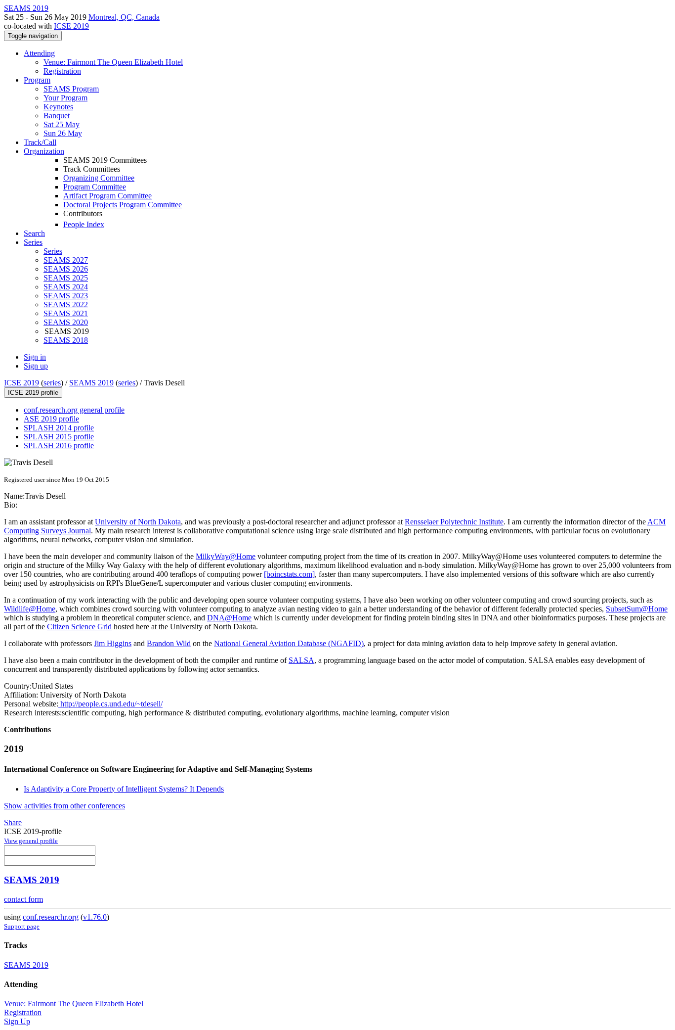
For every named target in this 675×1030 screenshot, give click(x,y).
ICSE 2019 (71, 26)
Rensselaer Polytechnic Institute (454, 521)
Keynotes (58, 106)
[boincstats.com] (289, 574)
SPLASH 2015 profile (59, 436)
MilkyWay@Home (225, 556)
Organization (44, 151)
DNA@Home (229, 617)
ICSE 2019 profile (33, 392)
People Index (83, 224)
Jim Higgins (112, 643)
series (52, 382)
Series (52, 251)
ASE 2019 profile (51, 419)
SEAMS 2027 (65, 260)
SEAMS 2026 (65, 269)
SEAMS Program (71, 89)
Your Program (65, 98)
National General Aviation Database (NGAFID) (289, 643)
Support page (22, 926)
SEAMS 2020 (65, 322)
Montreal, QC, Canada (124, 17)
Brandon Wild (169, 643)
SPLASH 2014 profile (59, 427)
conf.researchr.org (51, 917)
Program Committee (94, 187)
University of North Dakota (138, 521)
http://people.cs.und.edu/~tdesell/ (110, 704)
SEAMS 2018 (65, 340)
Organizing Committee (98, 178)
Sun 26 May (62, 133)
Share (13, 822)
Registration (62, 71)
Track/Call (40, 142)
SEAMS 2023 (65, 295)
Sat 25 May (61, 124)
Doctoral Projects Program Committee (122, 204)
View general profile (31, 840)
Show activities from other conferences (64, 805)
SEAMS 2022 (65, 304)
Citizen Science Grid (79, 626)
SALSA (301, 660)
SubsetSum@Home (637, 609)
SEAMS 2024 (65, 286)
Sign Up (17, 1021)
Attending (39, 53)
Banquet (56, 115)
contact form (23, 899)
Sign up (36, 366)
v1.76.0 (95, 917)
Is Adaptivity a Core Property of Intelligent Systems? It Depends (124, 789)
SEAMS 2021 (65, 313)
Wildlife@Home (29, 609)
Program (37, 80)
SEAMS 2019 (91, 382)
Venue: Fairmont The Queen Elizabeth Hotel (113, 62)
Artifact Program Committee (107, 195)
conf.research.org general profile (74, 410)
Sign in (35, 357)
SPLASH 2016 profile (59, 445)
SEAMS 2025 (65, 278)
